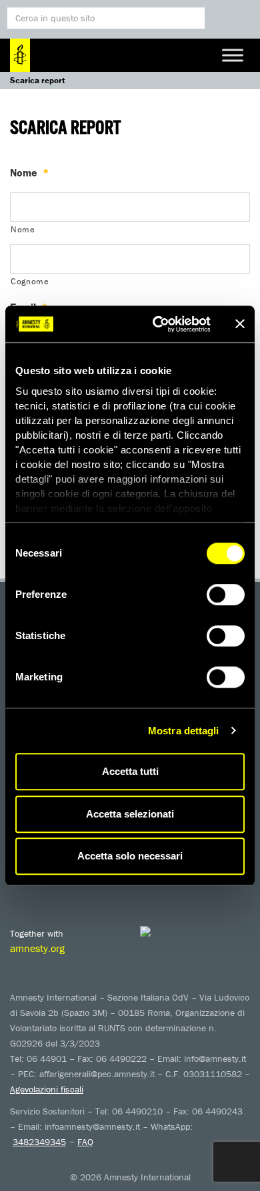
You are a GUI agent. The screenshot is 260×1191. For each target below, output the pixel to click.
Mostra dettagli (183, 730)
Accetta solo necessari (130, 855)
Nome (29, 172)
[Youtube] (76, 886)
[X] (50, 886)
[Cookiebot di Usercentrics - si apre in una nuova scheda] (158, 324)
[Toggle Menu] (232, 55)
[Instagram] (103, 886)
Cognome (30, 281)
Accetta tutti (130, 771)
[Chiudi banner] (240, 324)
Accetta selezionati (130, 814)
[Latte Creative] (173, 931)
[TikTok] (183, 886)
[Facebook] (23, 886)
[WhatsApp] (156, 886)
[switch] (226, 594)
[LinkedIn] (130, 886)
